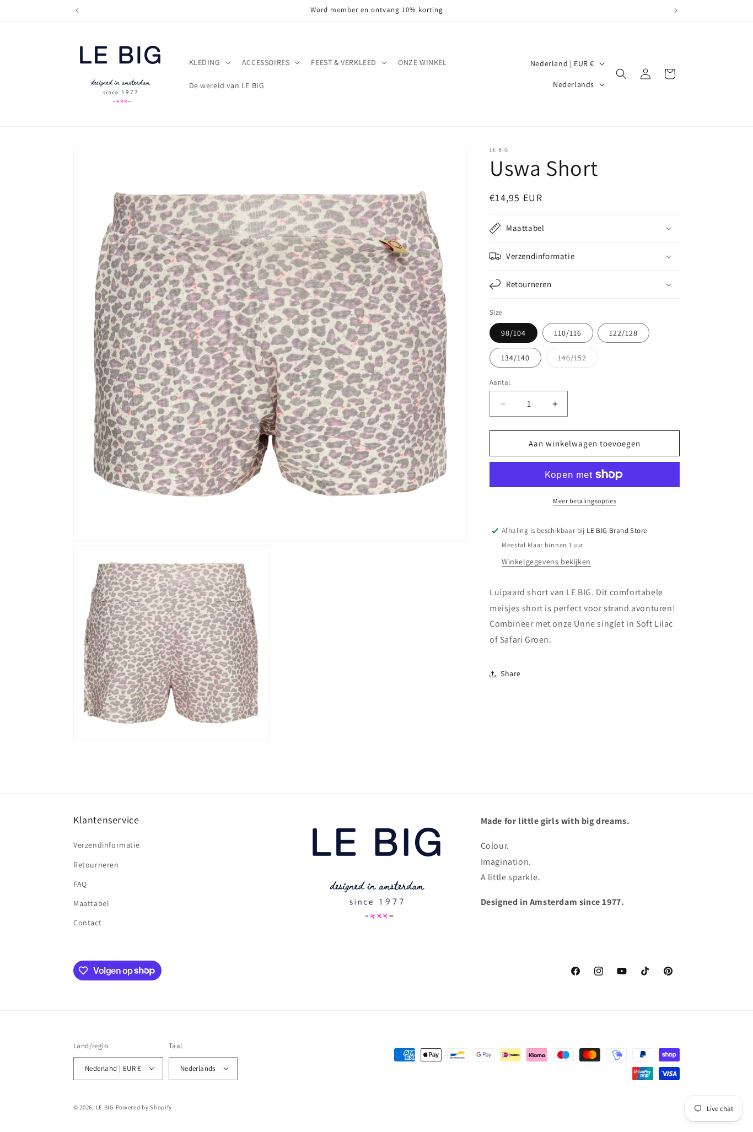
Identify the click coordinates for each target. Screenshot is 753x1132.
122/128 (623, 333)
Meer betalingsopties (584, 501)
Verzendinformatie (106, 845)
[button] (208, 62)
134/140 (515, 358)
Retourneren (96, 864)
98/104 (513, 333)
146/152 (578, 360)
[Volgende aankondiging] (676, 10)
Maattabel (91, 903)
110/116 (568, 333)
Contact (87, 923)
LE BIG (105, 1107)
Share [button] (511, 673)
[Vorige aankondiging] (77, 10)
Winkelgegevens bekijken (546, 562)
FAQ (80, 883)
